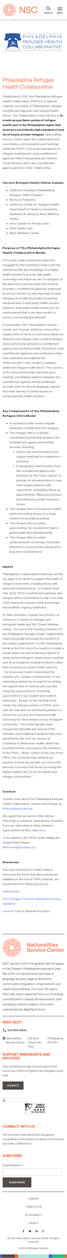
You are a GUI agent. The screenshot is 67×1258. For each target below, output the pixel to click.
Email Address (13, 1165)
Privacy (33, 1223)
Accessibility (33, 1214)
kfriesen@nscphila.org (17, 808)
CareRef (8, 911)
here (42, 830)
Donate (13, 1085)
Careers (33, 1198)
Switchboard (11, 891)
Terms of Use (33, 1206)
